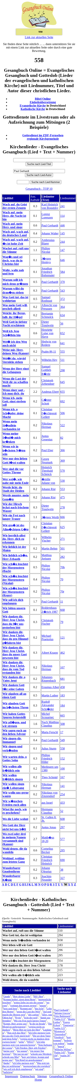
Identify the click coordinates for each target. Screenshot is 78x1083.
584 (62, 271)
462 (62, 652)
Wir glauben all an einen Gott (14, 695)
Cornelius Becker (47, 850)
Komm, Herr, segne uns (15, 1023)
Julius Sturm (48, 748)
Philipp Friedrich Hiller (46, 758)
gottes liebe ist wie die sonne (28, 1002)
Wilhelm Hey (49, 360)
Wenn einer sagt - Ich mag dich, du (13, 391)
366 (62, 450)
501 (62, 548)
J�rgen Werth (50, 517)
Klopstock (59, 1031)
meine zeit (8, 1050)
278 (62, 507)
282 (62, 556)
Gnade (6, 996)
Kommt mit (26, 1008)
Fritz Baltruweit (62, 1016)
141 (62, 786)
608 (62, 819)
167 (62, 777)
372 (62, 299)
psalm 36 (65, 1055)
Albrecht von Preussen (49, 307)
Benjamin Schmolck (47, 315)
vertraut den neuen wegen (23, 1005)
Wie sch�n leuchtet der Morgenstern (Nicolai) (15, 580)
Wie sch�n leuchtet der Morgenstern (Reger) (15, 592)
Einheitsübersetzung (43, 102)
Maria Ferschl (49, 732)
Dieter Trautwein (47, 323)
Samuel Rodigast (46, 299)
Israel (57, 1058)
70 (61, 579)
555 (62, 351)
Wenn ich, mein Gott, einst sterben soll (14, 401)
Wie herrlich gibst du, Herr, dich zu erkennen (13, 539)
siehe (21, 1041)
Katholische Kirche (33, 109)
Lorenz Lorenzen (47, 215)
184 (62, 705)
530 (62, 480)
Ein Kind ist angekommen (29, 1060)
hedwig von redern (62, 1042)
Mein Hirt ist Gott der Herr (26, 1029)
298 (62, 370)
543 (62, 290)
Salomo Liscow (62, 1013)
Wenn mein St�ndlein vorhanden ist (11, 425)
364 (62, 306)
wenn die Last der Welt (28, 1011)
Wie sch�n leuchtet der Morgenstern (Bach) (15, 567)
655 (62, 391)
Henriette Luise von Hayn (47, 333)
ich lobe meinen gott (23, 1063)
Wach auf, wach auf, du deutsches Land (15, 233)
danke (6, 1063)
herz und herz (10, 1008)
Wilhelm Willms (62, 1049)
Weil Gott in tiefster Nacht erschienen (14, 323)
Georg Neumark (47, 460)
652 (62, 333)
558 (62, 748)
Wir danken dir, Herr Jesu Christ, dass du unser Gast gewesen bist (14, 652)
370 (62, 281)
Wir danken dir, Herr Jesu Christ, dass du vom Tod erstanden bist (13, 667)
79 (61, 622)
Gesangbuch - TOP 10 (39, 188)
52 (61, 811)
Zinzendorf (60, 1034)
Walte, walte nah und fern (13, 272)
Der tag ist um (20, 1054)
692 (62, 401)
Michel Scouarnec (47, 715)
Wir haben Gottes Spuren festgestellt (14, 715)
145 (62, 233)
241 (62, 206)
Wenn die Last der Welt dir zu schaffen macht (15, 382)
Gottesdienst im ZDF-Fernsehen (42, 135)
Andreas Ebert (50, 391)
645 (62, 382)
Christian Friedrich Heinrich (46, 860)
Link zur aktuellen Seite (39, 37)
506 (62, 413)
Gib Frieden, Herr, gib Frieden (30, 1047)
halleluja (7, 1072)
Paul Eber (47, 450)
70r (62, 591)
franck (61, 1046)
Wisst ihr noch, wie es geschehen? (14, 811)
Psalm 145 (59, 1052)
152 (62, 758)
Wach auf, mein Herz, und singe (12, 225)
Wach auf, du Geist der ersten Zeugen (14, 206)
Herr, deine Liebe (21, 996)
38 (61, 869)
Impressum (11, 1076)
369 (62, 460)
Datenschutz (27, 1076)
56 (61, 323)
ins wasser (22, 1050)
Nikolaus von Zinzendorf (49, 794)
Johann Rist (48, 489)
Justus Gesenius (46, 437)
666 (62, 517)
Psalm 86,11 (48, 351)
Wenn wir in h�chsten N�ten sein (13, 450)
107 (62, 667)
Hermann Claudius (47, 811)
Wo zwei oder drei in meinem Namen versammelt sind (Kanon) (14, 839)
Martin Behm (49, 548)
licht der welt (30, 1017)
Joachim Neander (46, 878)
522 (62, 425)
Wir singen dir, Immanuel (12, 740)
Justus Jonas (48, 827)
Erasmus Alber (50, 687)
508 (62, 723)
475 (62, 497)
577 (62, 839)
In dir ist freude (37, 1023)
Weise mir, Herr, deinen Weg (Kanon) (15, 351)
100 (62, 768)
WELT (30, 1041)
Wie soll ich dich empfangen (12, 601)
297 (62, 827)
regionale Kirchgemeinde (43, 138)
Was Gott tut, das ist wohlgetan (15, 299)
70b (62, 567)
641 (62, 343)
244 (62, 241)
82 (61, 437)
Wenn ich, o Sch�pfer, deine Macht (13, 413)
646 (62, 260)
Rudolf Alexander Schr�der (47, 705)
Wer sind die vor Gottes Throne (13, 470)
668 (62, 609)
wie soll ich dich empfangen (17, 1069)
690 (62, 860)
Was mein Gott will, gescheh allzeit (14, 307)
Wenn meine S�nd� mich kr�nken (11, 437)
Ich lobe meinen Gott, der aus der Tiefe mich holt (26, 1034)
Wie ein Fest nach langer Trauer (13, 517)
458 (62, 687)
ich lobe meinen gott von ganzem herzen (23, 1043)
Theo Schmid (49, 777)
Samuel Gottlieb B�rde (46, 370)
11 (61, 601)
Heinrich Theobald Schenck (47, 471)
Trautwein (68, 1025)
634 (62, 315)
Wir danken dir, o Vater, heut (13, 678)
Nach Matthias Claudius (50, 724)
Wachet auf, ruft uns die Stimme (15, 250)
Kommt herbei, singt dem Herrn (19, 999)
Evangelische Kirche (33, 105)
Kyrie (18, 1017)
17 (61, 732)
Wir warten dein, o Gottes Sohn (14, 758)
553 (62, 489)
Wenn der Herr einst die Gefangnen (15, 370)
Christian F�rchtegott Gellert (49, 413)
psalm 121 (59, 1028)
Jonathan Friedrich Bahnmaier (48, 272)
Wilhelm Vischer (46, 539)
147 (62, 250)
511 (62, 360)
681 (62, 678)
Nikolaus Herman (46, 425)
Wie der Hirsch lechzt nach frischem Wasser (15, 507)
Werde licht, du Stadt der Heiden (13, 489)
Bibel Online (43, 98)
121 (62, 637)
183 (62, 695)
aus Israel (47, 802)
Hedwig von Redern (48, 343)
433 (62, 802)
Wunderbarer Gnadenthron (11, 869)
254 (62, 794)
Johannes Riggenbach (48, 678)
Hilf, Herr (38, 996)
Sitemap (42, 1076)
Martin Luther (49, 695)
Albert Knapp (49, 652)
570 (62, 470)
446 (62, 225)
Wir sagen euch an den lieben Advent (14, 732)
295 (62, 850)
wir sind (39, 1069)
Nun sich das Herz (16, 1032)
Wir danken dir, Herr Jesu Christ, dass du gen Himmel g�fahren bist (15, 637)
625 (62, 527)
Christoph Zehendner (47, 382)
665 (62, 715)
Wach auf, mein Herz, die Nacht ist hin (14, 216)
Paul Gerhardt (49, 225)
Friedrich (59, 1037)
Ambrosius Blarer (48, 241)
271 (62, 538)
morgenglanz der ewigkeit (36, 1066)
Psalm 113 (59, 1019)
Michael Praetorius (47, 637)
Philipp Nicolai (45, 250)
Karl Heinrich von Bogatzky (49, 206)
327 (62, 878)
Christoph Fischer (47, 622)
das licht (39, 1008)
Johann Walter (49, 233)
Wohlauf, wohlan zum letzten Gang (13, 860)
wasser (43, 1005)
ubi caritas (33, 1014)
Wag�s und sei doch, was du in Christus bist (12, 260)
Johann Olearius (46, 869)
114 (62, 215)
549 (62, 740)
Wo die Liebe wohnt (15, 819)
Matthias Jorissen (46, 557)
